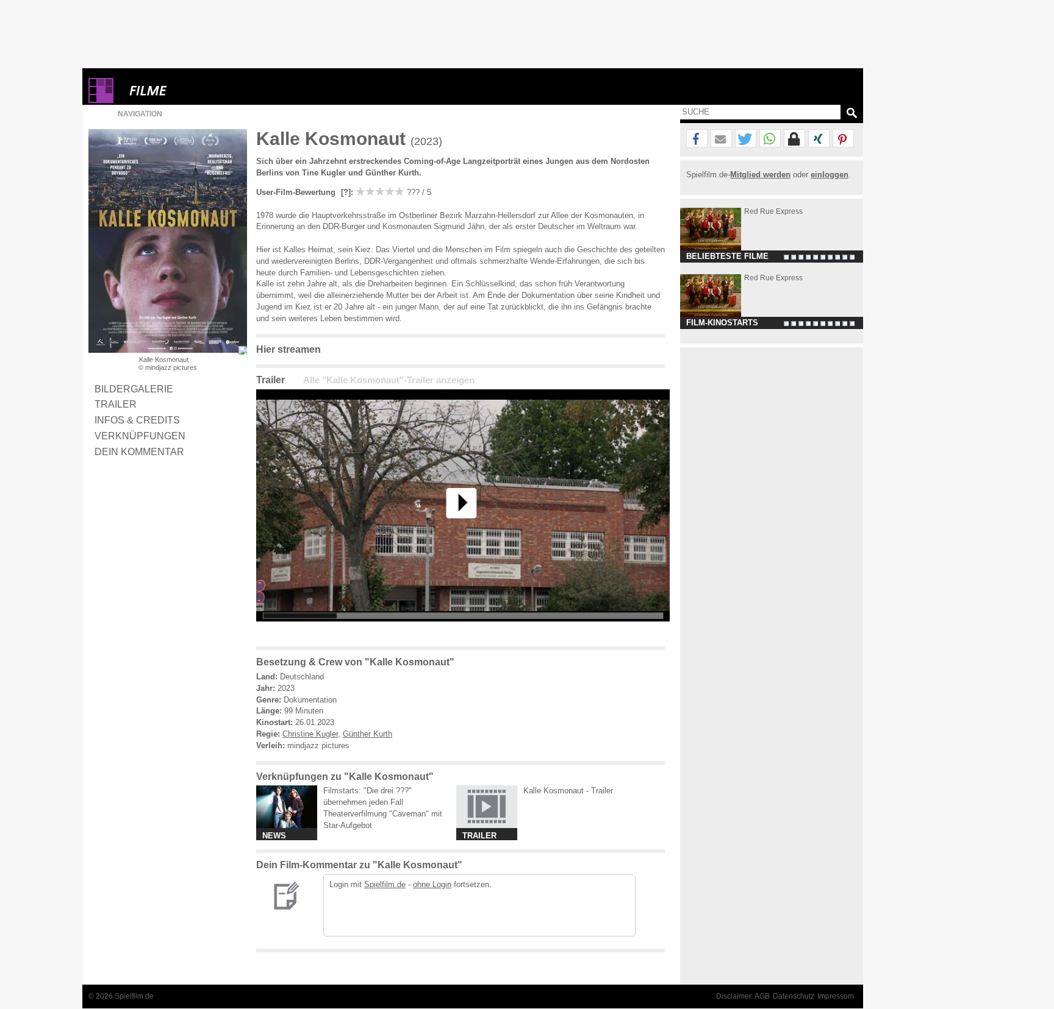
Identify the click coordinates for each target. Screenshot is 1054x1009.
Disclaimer (733, 996)
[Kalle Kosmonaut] (463, 630)
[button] (697, 139)
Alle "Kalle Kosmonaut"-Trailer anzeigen (389, 380)
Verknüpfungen (140, 435)
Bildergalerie (134, 388)
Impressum (835, 996)
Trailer (116, 403)
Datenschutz (793, 996)
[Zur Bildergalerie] (242, 350)
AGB (762, 996)
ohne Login (432, 884)
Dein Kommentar (139, 451)
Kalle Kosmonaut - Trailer (568, 790)
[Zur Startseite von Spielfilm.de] (100, 100)
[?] (345, 192)
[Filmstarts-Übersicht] (192, 90)
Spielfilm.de (385, 884)
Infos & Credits (137, 419)
